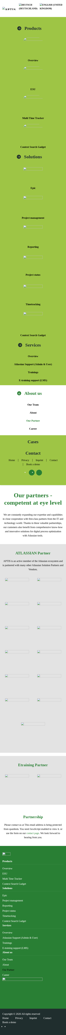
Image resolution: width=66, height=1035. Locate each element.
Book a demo (33, 464)
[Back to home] (10, 8)
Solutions (33, 156)
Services (33, 345)
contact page (32, 833)
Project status (33, 274)
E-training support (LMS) (33, 380)
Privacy (25, 460)
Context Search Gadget (33, 147)
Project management (33, 217)
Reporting (33, 247)
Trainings (33, 372)
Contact (33, 453)
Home (12, 460)
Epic (33, 188)
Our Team (33, 404)
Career (33, 428)
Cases (33, 441)
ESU (33, 89)
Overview (33, 60)
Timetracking (33, 304)
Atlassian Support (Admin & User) (33, 364)
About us (33, 393)
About (33, 412)
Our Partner (33, 420)
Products (33, 28)
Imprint (39, 460)
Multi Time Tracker (33, 118)
